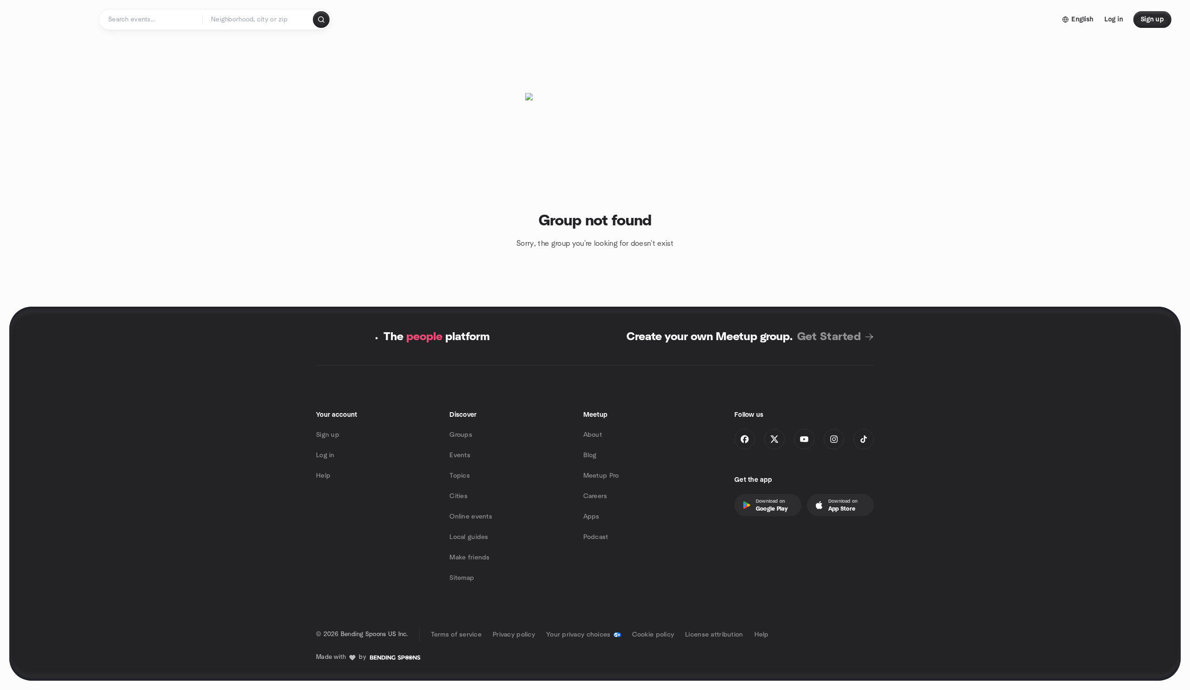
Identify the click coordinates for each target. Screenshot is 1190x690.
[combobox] (258, 19)
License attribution (714, 634)
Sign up (327, 435)
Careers (595, 496)
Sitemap (462, 578)
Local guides (469, 537)
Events (460, 455)
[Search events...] (321, 19)
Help (323, 476)
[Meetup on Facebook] (744, 439)
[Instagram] (834, 439)
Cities (459, 496)
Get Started (829, 336)
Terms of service (456, 634)
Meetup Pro (601, 476)
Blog (590, 455)
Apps (591, 516)
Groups (461, 435)
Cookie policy (653, 634)
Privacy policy (514, 634)
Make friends (469, 557)
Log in (325, 455)
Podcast (595, 537)
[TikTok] (863, 439)
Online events (471, 516)
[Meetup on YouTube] (804, 439)
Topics (460, 476)
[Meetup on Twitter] (774, 439)
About (592, 435)
